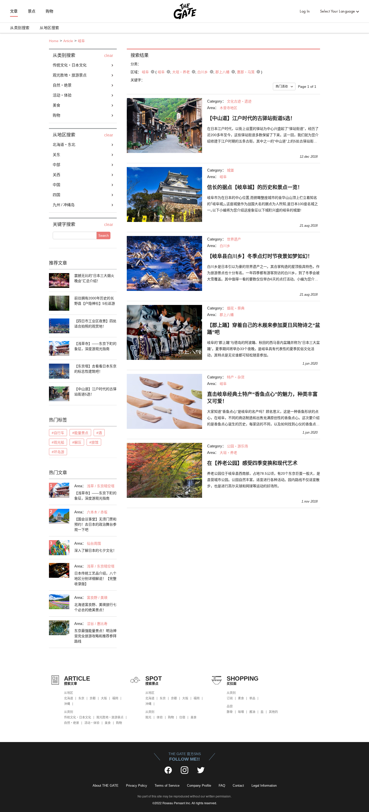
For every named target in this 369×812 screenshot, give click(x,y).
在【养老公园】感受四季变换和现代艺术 (252, 463)
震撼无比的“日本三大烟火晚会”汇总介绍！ (94, 278)
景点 (32, 11)
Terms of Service (167, 785)
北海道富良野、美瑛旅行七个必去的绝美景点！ (95, 607)
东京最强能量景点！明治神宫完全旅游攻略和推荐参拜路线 (95, 636)
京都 (93, 698)
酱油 (252, 712)
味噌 (241, 712)
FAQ (222, 785)
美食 (108, 723)
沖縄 (67, 704)
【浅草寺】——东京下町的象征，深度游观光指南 (95, 346)
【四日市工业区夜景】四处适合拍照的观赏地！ (95, 323)
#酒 (99, 433)
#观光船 (58, 442)
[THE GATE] (184, 11)
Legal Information (264, 785)
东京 (81, 698)
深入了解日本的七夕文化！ (95, 550)
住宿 (182, 717)
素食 (241, 698)
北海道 (68, 698)
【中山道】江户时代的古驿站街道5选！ (95, 391)
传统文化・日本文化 (77, 717)
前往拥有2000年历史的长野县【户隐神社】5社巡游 (94, 300)
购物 (49, 11)
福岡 (115, 698)
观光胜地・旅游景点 (110, 717)
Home (53, 41)
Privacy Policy (136, 785)
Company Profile (199, 785)
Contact (238, 785)
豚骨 (230, 712)
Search (103, 235)
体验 (160, 717)
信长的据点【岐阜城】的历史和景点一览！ (254, 187)
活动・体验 (91, 723)
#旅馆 (93, 442)
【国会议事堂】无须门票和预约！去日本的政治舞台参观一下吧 (95, 524)
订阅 (230, 698)
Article (68, 41)
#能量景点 (80, 433)
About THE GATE (105, 785)
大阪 (104, 698)
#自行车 (58, 433)
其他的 (273, 712)
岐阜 (81, 41)
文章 (14, 11)
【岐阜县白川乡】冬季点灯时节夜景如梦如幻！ (260, 256)
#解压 (76, 442)
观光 (148, 717)
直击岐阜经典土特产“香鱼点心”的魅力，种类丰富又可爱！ (262, 397)
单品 (252, 698)
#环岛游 (58, 452)
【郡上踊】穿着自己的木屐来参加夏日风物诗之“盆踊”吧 (263, 328)
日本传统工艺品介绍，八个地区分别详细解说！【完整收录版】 (95, 578)
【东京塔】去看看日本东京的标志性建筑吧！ (95, 368)
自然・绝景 (71, 723)
